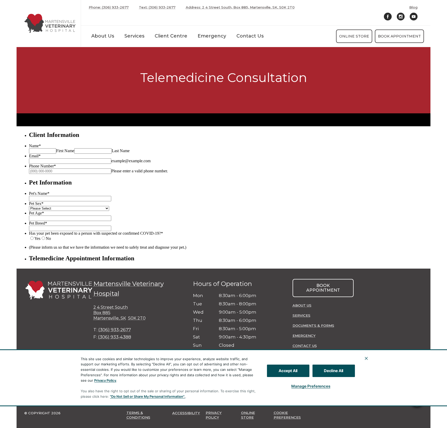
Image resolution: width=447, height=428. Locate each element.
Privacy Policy (105, 380)
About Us (102, 36)
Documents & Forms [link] (313, 325)
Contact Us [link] (250, 36)
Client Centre (171, 36)
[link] (50, 23)
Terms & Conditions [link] (138, 415)
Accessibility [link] (186, 413)
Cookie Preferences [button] (287, 415)
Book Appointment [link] (399, 36)
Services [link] (134, 36)
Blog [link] (413, 7)
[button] (417, 399)
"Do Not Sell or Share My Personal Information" (147, 396)
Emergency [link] (212, 36)
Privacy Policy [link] (214, 415)
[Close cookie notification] (366, 358)
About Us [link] (302, 305)
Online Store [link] (354, 36)
